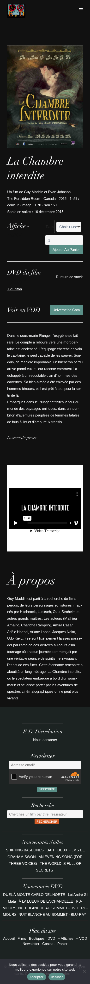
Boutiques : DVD (42, 938)
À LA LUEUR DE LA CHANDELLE (46, 901)
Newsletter (31, 944)
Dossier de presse (22, 438)
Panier (62, 944)
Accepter (37, 977)
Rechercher (46, 821)
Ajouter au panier (66, 249)
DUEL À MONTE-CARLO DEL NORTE (34, 895)
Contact (48, 944)
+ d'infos (14, 289)
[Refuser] (84, 971)
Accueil (9, 938)
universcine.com (66, 310)
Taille (50, 227)
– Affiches (65, 938)
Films (22, 938)
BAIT (51, 850)
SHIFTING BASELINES (25, 850)
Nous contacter (45, 740)
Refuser (57, 977)
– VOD (81, 938)
